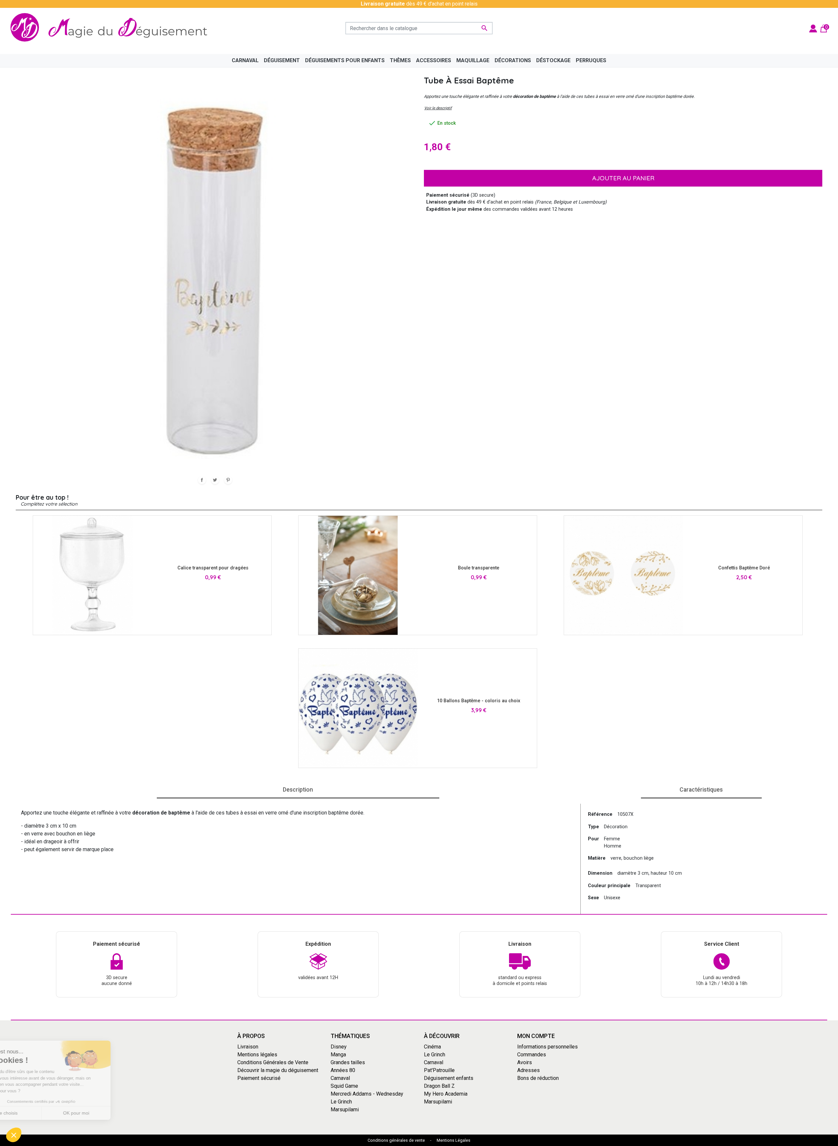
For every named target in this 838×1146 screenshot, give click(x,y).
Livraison (247, 1047)
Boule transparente (478, 568)
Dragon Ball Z (439, 1086)
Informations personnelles (547, 1047)
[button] (14, 1135)
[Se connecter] (813, 28)
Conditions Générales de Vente (272, 1062)
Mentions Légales (453, 1140)
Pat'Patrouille (439, 1070)
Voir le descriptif (438, 108)
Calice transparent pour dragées (212, 568)
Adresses (528, 1070)
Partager (202, 480)
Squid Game (344, 1086)
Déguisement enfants (448, 1078)
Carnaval (340, 1078)
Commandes (531, 1054)
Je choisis (41, 1113)
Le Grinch (341, 1102)
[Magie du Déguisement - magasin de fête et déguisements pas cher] (112, 28)
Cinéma (432, 1047)
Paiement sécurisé (259, 1078)
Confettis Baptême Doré (744, 568)
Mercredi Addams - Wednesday (367, 1094)
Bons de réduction (538, 1078)
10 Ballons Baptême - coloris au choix (478, 701)
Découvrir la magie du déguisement (277, 1070)
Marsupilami (345, 1109)
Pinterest (228, 480)
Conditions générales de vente (396, 1140)
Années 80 (343, 1070)
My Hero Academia (445, 1094)
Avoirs (524, 1062)
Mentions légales (257, 1054)
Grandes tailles (348, 1062)
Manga (338, 1054)
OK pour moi (110, 1113)
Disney (339, 1047)
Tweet (215, 480)
